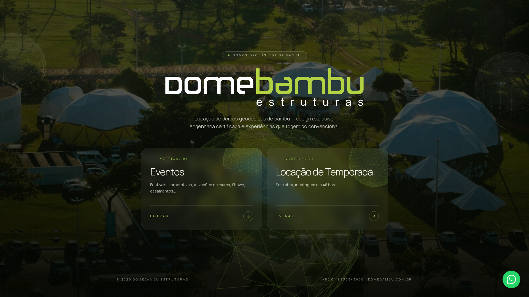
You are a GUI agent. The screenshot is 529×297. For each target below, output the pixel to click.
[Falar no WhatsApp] (511, 279)
